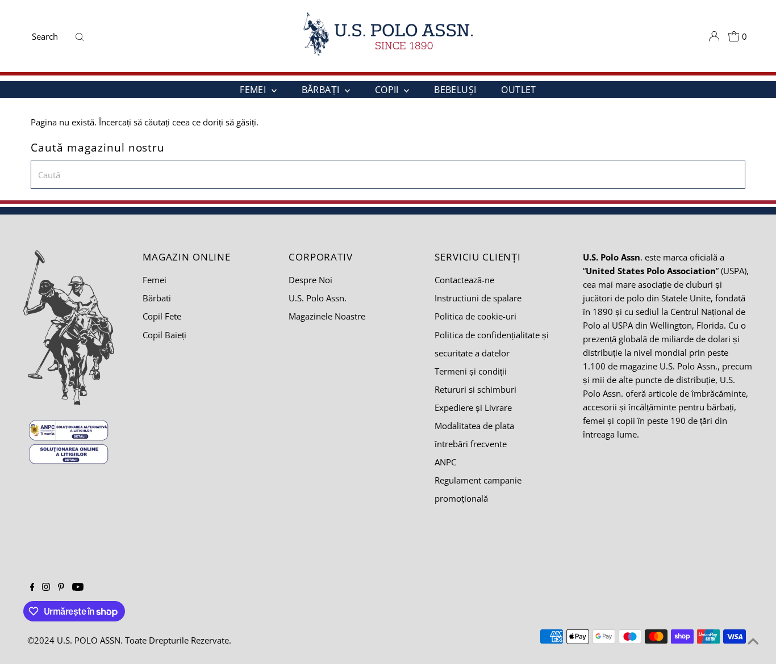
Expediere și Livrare (473, 407)
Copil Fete (162, 316)
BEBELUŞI (455, 89)
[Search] (79, 36)
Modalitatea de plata (474, 425)
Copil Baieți (164, 335)
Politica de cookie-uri (475, 316)
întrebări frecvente (471, 443)
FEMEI (254, 89)
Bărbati (157, 298)
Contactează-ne (464, 279)
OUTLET (518, 89)
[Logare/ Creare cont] (714, 36)
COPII (388, 89)
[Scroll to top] (753, 641)
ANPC (445, 462)
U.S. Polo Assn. (318, 298)
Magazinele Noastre (327, 316)
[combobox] (50, 36)
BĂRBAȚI (322, 89)
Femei (154, 279)
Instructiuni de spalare (478, 298)
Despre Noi (310, 279)
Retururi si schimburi (475, 389)
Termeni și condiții (471, 371)
